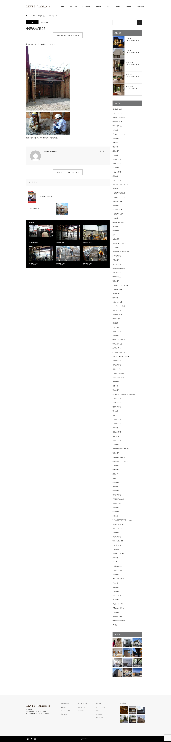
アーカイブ (116, 142)
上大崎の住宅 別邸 (118, 373)
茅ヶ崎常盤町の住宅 (119, 268)
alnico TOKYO (117, 369)
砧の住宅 (115, 411)
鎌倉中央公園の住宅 (119, 620)
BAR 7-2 (115, 415)
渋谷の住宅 (116, 574)
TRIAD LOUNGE (118, 541)
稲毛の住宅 (116, 453)
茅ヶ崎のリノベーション (120, 134)
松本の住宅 (116, 470)
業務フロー (81, 710)
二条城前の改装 (117, 566)
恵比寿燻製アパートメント (121, 251)
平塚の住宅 (116, 591)
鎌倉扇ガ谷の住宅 (118, 222)
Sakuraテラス (117, 130)
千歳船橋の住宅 (117, 289)
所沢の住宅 (116, 335)
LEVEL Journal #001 (132, 88)
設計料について (82, 707)
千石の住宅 (116, 247)
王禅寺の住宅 (117, 360)
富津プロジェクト (118, 528)
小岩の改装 (116, 549)
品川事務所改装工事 (119, 352)
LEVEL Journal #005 (132, 40)
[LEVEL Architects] (50, 6)
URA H (115, 562)
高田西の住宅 (117, 365)
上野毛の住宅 (117, 419)
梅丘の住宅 (116, 226)
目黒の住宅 (116, 386)
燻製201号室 (116, 319)
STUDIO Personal (118, 499)
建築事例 (98, 6)
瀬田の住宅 (116, 298)
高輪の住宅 (116, 390)
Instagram (34, 738)
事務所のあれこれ (118, 524)
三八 (114, 235)
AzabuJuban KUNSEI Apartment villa (124, 394)
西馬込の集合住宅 (118, 579)
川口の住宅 (116, 155)
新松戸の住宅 (117, 272)
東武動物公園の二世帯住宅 (121, 449)
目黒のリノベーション (119, 117)
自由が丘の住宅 (117, 201)
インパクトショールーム (120, 285)
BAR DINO (116, 436)
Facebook (31, 738)
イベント (98, 703)
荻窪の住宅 (116, 167)
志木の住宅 (116, 612)
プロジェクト (117, 327)
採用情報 (129, 6)
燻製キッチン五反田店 (119, 339)
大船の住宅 (116, 465)
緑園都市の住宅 (117, 121)
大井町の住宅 (117, 402)
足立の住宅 (116, 600)
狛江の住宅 (116, 281)
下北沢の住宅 (117, 440)
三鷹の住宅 (116, 151)
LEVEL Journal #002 (132, 76)
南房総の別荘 (117, 331)
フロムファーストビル (119, 197)
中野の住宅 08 (60, 264)
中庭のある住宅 (117, 126)
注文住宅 (63, 707)
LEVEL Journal (117, 109)
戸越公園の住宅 (117, 314)
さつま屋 (115, 583)
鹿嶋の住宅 (116, 205)
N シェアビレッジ (118, 113)
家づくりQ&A (86, 6)
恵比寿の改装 (117, 293)
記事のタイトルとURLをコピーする (68, 35)
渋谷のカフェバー (118, 553)
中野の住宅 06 (87, 264)
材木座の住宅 (117, 407)
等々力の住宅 (117, 495)
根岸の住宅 (116, 491)
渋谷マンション (117, 595)
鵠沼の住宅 (116, 230)
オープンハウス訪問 (119, 306)
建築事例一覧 (65, 703)
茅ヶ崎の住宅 (117, 537)
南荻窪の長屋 (117, 264)
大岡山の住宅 (117, 423)
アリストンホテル (118, 604)
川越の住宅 (116, 218)
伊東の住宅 (116, 260)
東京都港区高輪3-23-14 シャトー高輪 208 (37, 711)
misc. (114, 478)
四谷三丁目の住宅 (118, 377)
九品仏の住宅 (117, 503)
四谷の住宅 (116, 138)
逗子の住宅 (116, 147)
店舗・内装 (64, 714)
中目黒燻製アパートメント (121, 461)
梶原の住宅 (116, 176)
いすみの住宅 (117, 172)
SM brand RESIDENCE (120, 243)
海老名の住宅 (117, 163)
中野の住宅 (44, 22)
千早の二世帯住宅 (118, 608)
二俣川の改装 (117, 545)
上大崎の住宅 (117, 348)
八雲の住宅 (116, 587)
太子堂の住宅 (117, 180)
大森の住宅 (116, 444)
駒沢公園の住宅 (117, 344)
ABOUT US (73, 6)
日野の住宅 (116, 381)
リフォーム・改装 (65, 710)
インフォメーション (101, 707)
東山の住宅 (116, 428)
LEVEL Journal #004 (132, 52)
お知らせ (118, 6)
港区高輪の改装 (117, 616)
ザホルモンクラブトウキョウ (122, 184)
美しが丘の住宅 (117, 209)
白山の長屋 (116, 239)
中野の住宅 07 (33, 264)
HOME (62, 6)
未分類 (115, 625)
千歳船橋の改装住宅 (119, 193)
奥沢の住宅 (116, 486)
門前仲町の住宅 (117, 302)
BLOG (108, 6)
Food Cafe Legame (119, 457)
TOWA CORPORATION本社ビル (123, 520)
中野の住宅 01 (33, 242)
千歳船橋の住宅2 (118, 214)
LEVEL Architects (50, 151)
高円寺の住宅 (117, 159)
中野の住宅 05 (60, 242)
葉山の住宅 (116, 558)
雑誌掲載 (115, 323)
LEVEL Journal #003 (132, 64)
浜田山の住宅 (117, 256)
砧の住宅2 (116, 188)
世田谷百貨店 (117, 277)
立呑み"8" (115, 474)
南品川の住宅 (117, 310)
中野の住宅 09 (87, 242)
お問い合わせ (140, 6)
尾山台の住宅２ (117, 570)
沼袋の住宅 (116, 511)
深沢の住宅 (116, 532)
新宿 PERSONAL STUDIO (121, 356)
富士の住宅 (116, 507)
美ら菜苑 (115, 516)
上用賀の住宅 (117, 398)
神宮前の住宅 (117, 432)
